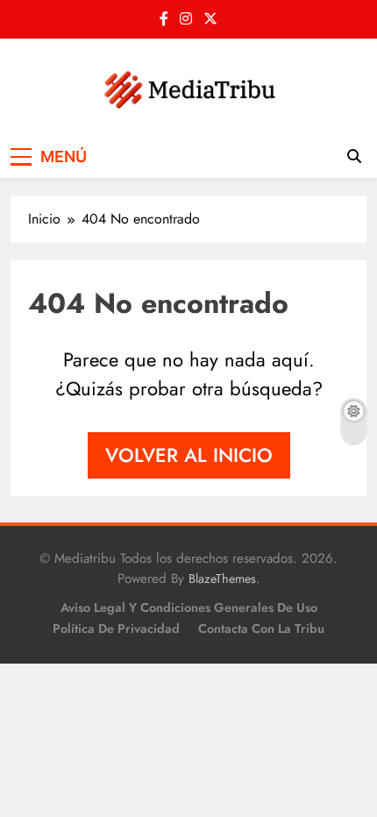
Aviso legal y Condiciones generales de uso (188, 607)
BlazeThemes (222, 578)
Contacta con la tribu (261, 628)
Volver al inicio (189, 455)
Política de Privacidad (116, 628)
